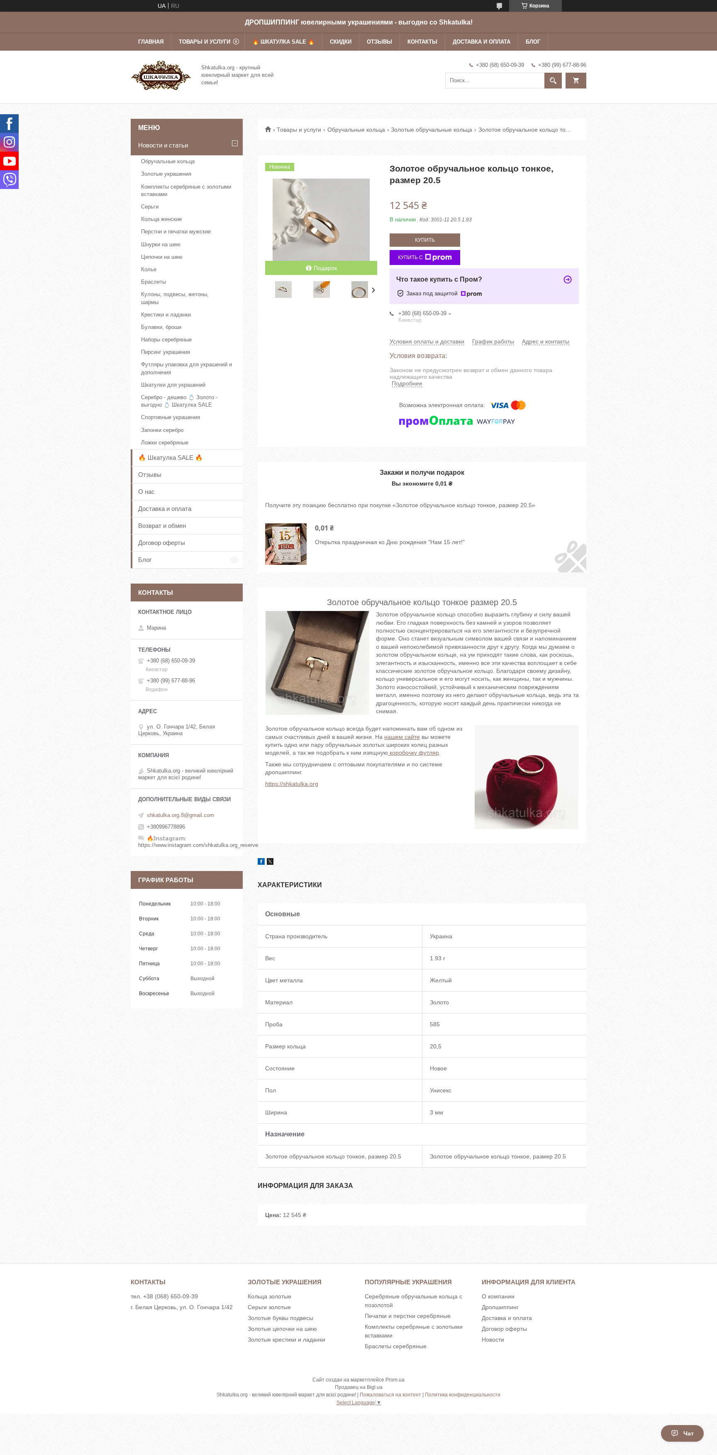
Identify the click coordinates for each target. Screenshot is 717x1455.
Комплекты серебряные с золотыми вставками (186, 190)
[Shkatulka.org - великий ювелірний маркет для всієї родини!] (161, 74)
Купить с (410, 257)
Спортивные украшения (170, 417)
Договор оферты (161, 542)
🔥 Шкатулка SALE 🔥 (283, 42)
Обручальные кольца (356, 129)
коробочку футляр (413, 752)
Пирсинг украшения (165, 352)
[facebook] (261, 862)
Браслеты (153, 282)
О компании (498, 1296)
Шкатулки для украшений (173, 385)
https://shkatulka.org (291, 783)
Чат (688, 1433)
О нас (146, 491)
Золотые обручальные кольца (431, 129)
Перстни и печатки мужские (176, 231)
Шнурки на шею (160, 244)
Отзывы (379, 42)
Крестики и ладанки (166, 315)
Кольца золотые (269, 1296)
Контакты (422, 42)
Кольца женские (161, 219)
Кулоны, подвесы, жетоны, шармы (175, 298)
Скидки (340, 42)
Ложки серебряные (164, 442)
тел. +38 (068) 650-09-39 (164, 1296)
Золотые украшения (166, 174)
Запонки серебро (162, 430)
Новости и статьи (163, 145)
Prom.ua (395, 1380)
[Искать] (553, 80)
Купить (425, 240)
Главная (150, 42)
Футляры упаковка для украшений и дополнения (186, 368)
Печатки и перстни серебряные (408, 1316)
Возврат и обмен (162, 525)
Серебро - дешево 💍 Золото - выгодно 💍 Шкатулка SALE (179, 401)
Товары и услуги (204, 42)
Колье (148, 269)
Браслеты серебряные (396, 1346)
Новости (493, 1339)
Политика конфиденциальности (462, 1395)
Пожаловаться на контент (390, 1395)
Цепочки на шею (162, 257)
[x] (270, 862)
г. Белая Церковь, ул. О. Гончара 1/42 (182, 1307)
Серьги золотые (269, 1307)
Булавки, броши (161, 327)
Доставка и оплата (481, 42)
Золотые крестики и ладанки (286, 1339)
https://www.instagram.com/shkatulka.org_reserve (198, 845)
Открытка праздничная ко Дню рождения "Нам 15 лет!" (390, 542)
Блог (533, 42)
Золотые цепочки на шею (282, 1328)
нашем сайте (402, 737)
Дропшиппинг (500, 1307)
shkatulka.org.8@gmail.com (180, 815)
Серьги (150, 207)
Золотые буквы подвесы (280, 1318)
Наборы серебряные (166, 339)
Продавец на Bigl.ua (359, 1387)
